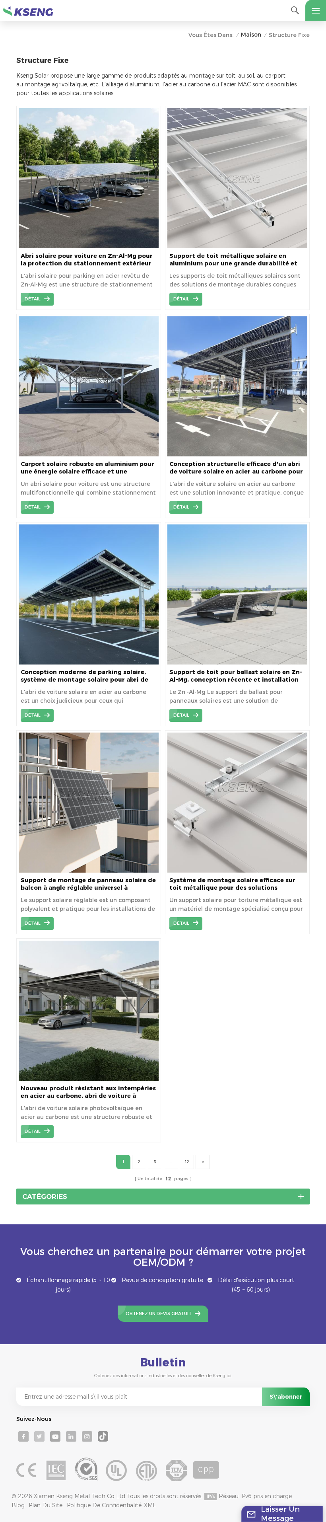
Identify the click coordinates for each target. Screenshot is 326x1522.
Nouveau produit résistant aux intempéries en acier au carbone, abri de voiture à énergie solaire (88, 1092)
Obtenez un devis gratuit (159, 1313)
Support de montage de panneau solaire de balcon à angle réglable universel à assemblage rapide (88, 884)
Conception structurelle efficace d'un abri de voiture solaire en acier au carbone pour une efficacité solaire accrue (236, 468)
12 (186, 1162)
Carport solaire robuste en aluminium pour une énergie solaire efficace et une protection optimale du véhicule (87, 468)
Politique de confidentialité (104, 1505)
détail (33, 299)
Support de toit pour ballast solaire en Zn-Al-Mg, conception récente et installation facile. (235, 676)
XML (150, 1505)
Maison (251, 34)
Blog (18, 1505)
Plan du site (45, 1505)
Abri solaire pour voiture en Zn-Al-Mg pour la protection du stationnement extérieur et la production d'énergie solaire (87, 259)
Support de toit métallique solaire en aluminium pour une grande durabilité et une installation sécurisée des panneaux (233, 259)
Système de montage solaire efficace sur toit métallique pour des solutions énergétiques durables (232, 884)
